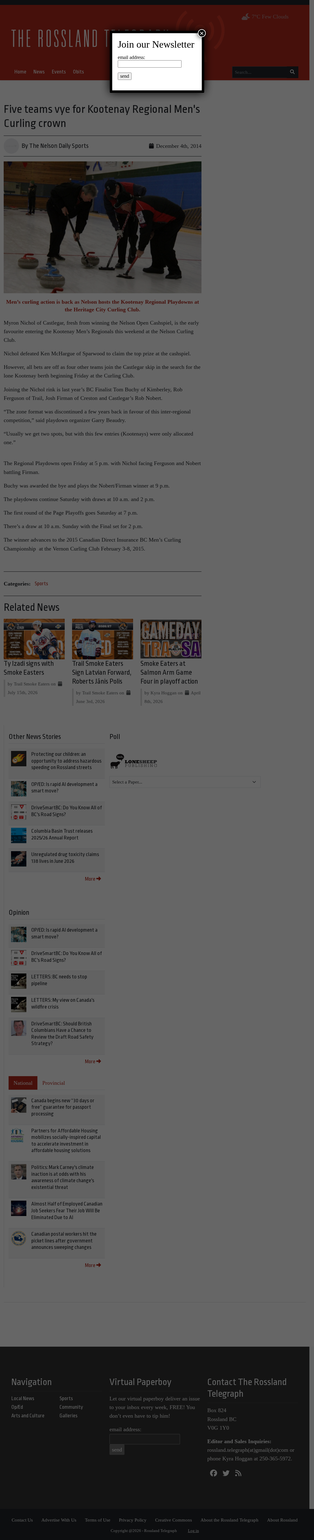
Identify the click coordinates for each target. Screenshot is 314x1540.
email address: (131, 57)
